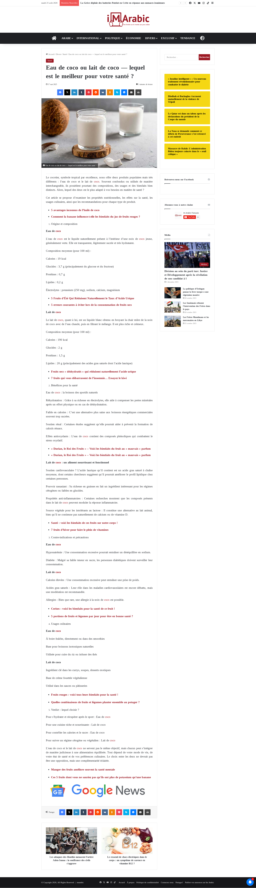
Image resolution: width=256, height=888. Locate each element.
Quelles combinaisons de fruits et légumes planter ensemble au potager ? (95, 702)
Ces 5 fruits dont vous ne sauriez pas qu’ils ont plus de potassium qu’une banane (101, 777)
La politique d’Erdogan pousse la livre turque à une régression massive (195, 292)
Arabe (66, 38)
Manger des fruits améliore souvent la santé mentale (83, 769)
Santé (65, 54)
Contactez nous (167, 882)
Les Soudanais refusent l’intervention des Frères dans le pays (196, 306)
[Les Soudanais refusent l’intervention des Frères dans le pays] (172, 307)
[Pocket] (119, 812)
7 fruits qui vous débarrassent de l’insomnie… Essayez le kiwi (89, 378)
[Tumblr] (81, 92)
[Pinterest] (89, 92)
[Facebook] (60, 92)
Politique (112, 38)
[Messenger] (124, 92)
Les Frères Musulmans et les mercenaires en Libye (196, 318)
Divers (150, 38)
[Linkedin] (74, 92)
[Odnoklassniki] (110, 92)
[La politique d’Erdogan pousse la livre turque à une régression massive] (172, 292)
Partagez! (179, 882)
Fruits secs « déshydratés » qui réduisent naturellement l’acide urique (93, 371)
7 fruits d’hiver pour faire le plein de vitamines (79, 529)
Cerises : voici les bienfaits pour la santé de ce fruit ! (83, 608)
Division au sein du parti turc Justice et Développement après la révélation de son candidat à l (186, 275)
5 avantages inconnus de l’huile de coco (75, 210)
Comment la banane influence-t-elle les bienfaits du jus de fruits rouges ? (95, 216)
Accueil (51, 54)
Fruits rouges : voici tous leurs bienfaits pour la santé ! (84, 694)
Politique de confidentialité (147, 882)
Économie (133, 38)
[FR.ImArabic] (128, 19)
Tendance (187, 38)
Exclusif (168, 38)
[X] (67, 92)
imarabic (80, 882)
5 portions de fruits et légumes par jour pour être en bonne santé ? (92, 616)
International (88, 38)
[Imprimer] (138, 92)
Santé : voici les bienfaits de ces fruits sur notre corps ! (84, 522)
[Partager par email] (131, 92)
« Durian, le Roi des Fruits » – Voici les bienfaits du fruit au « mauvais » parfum (101, 448)
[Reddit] (96, 92)
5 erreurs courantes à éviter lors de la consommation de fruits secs (91, 304)
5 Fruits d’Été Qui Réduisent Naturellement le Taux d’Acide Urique (92, 298)
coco (95, 181)
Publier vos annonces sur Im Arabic (199, 882)
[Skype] (117, 92)
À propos (130, 882)
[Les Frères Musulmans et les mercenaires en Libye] (172, 321)
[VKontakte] (103, 92)
